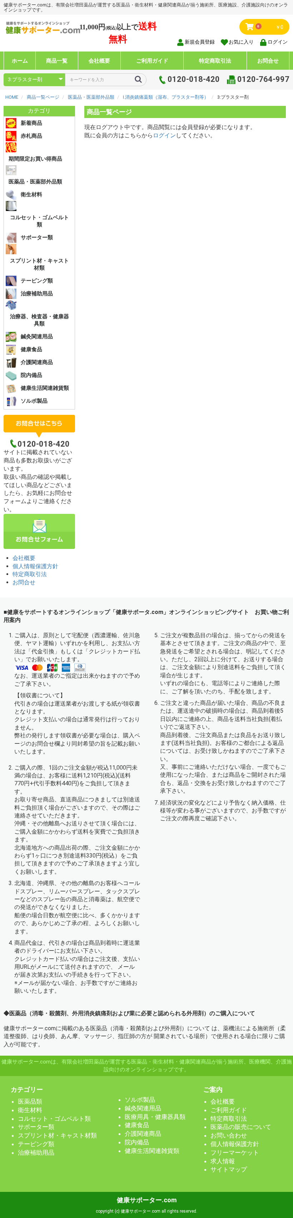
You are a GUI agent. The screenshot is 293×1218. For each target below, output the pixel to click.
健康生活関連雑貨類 (45, 388)
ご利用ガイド (152, 61)
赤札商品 (31, 136)
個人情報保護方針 (35, 566)
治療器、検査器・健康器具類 (39, 320)
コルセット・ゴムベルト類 (39, 221)
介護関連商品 (37, 362)
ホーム (20, 61)
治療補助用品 (37, 293)
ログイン (164, 135)
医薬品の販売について (240, 1126)
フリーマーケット (234, 1152)
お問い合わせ (228, 1135)
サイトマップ (228, 1169)
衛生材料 (31, 194)
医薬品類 (30, 1101)
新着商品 (31, 123)
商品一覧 (57, 61)
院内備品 (31, 375)
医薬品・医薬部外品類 (35, 181)
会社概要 (99, 61)
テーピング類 (37, 281)
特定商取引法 (215, 61)
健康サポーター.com (147, 1200)
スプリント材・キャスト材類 (39, 264)
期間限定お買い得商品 (35, 159)
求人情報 (222, 1161)
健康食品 (31, 349)
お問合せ (268, 61)
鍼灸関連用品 (37, 336)
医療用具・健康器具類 (155, 1116)
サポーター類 (37, 237)
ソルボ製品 (34, 401)
